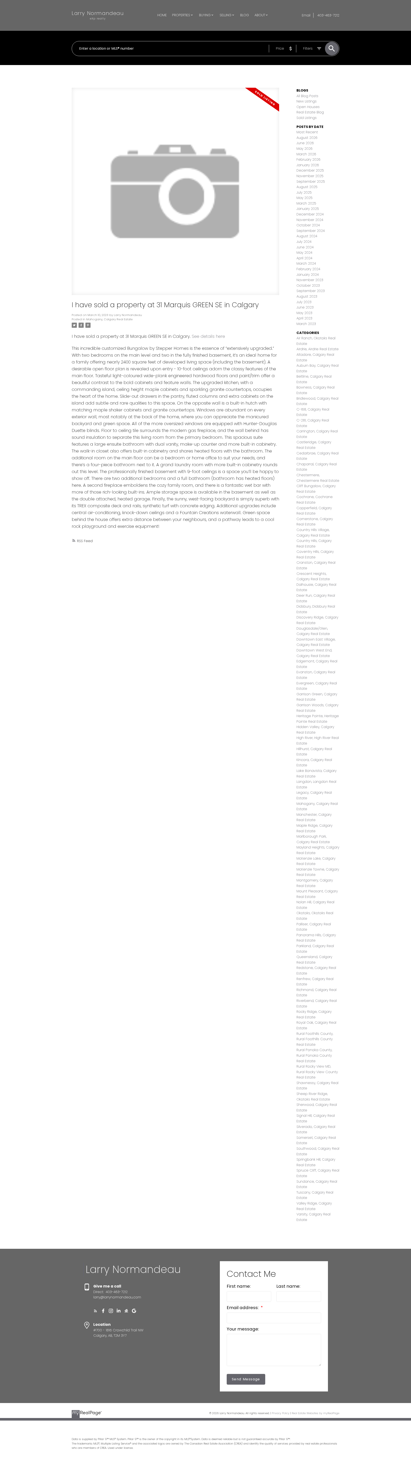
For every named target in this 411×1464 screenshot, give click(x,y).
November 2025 (309, 176)
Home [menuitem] (162, 15)
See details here (208, 336)
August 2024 (306, 236)
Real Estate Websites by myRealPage (315, 1413)
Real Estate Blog (310, 112)
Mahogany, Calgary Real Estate (109, 319)
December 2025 (310, 170)
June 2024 (305, 247)
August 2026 (306, 137)
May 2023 (304, 312)
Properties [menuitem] (181, 15)
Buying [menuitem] (205, 15)
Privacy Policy (280, 1413)
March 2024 (306, 263)
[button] (95, 1311)
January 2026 (307, 165)
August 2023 (306, 296)
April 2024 (304, 258)
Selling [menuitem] (225, 15)
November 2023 (309, 279)
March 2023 (306, 323)
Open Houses (308, 106)
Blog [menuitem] (244, 15)
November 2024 (309, 219)
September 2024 (310, 230)
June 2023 (305, 307)
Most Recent (307, 132)
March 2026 (306, 154)
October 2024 (308, 225)
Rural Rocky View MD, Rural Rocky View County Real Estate (317, 1072)
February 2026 (308, 159)
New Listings (306, 101)
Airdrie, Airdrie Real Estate (317, 349)
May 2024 (304, 252)
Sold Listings (306, 117)
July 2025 (304, 192)
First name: (239, 1286)
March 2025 (306, 203)
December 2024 (310, 214)
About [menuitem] (260, 15)
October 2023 (308, 285)
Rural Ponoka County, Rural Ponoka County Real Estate (314, 1055)
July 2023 (303, 302)
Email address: (243, 1308)
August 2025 (306, 186)
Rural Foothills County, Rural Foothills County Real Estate (314, 1039)
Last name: (288, 1286)
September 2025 (310, 181)
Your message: (243, 1329)
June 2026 (305, 143)
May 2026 (304, 148)
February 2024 (308, 269)
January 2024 (307, 274)
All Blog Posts (307, 95)
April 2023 (304, 318)
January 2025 (307, 208)
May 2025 (304, 197)
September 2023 (310, 290)
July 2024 (303, 241)
